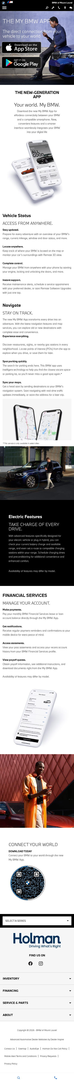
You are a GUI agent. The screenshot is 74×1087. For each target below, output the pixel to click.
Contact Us (9, 1048)
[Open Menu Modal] (4, 7)
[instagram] (41, 963)
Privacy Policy (10, 1063)
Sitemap (22, 1048)
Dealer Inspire (57, 1039)
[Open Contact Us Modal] (55, 1078)
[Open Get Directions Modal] (65, 7)
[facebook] (30, 963)
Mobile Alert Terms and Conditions (20, 1056)
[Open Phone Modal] (59, 7)
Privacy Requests (48, 1056)
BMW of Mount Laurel (46, 1030)
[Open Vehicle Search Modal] (47, 7)
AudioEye (34, 1048)
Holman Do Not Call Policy (54, 1048)
